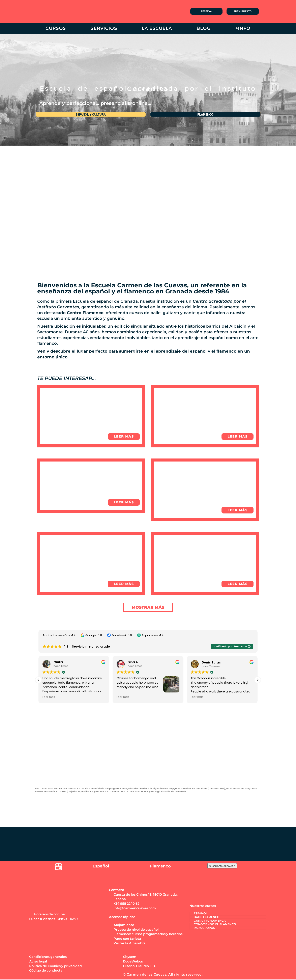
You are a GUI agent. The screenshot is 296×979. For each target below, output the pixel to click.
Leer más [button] (43, 697)
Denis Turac (206, 662)
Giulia (53, 662)
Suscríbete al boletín (222, 866)
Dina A (128, 662)
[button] (91, 635)
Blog (203, 28)
